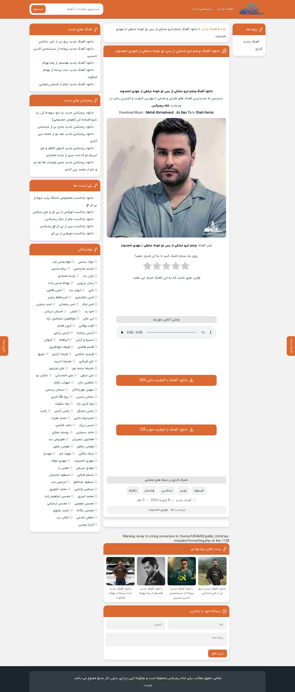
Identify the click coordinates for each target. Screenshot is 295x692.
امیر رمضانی (67, 304)
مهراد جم (65, 453)
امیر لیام (88, 304)
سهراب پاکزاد (61, 382)
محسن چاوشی (84, 503)
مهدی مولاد (59, 461)
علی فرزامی (86, 361)
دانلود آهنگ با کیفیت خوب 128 (163, 429)
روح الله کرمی (60, 397)
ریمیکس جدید (202, 9)
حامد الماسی (64, 425)
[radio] (185, 267)
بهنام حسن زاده (59, 283)
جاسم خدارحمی (84, 269)
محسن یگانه (85, 510)
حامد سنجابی (85, 432)
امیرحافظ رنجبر (58, 297)
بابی (91, 290)
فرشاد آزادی (60, 354)
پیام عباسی (58, 269)
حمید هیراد (58, 418)
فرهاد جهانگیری (59, 347)
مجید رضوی (61, 510)
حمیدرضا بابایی (84, 418)
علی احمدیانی (64, 375)
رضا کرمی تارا (85, 404)
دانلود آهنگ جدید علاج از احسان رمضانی (66, 84)
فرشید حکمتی (84, 354)
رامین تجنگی (85, 411)
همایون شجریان (83, 439)
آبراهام (63, 340)
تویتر (183, 490)
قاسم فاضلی (85, 347)
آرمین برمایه (85, 333)
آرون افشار (64, 326)
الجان (73, 311)
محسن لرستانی (57, 503)
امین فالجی (54, 290)
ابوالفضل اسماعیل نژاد (61, 318)
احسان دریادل (53, 311)
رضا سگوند (62, 404)
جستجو (38, 9)
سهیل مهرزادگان (83, 390)
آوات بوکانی (86, 326)
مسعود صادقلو (84, 482)
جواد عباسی (86, 262)
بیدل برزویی (85, 283)
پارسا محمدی (66, 276)
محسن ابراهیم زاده (57, 496)
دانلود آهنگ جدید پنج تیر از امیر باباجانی (66, 41)
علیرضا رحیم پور (83, 368)
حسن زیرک (86, 425)
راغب (43, 411)
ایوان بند (75, 290)
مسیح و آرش (85, 340)
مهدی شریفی (85, 468)
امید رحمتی (44, 304)
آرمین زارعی (61, 333)
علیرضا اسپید (63, 361)
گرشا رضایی (86, 525)
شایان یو (42, 375)
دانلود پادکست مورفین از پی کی (72, 233)
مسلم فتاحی (85, 475)
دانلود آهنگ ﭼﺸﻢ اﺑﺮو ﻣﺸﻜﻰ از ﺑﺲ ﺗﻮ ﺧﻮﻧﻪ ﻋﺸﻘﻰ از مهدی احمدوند (167, 51)
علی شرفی (87, 375)
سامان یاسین (85, 397)
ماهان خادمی (85, 517)
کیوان (48, 340)
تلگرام (133, 490)
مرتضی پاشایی (84, 489)
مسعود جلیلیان (59, 475)
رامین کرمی (62, 411)
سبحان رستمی (55, 390)
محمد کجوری (58, 489)
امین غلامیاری (84, 297)
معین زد (63, 468)
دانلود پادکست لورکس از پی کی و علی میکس (63, 212)
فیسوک (199, 490)
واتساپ (149, 490)
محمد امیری (86, 496)
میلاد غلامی (86, 453)
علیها (41, 354)
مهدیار (47, 453)
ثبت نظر (218, 653)
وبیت (148, 685)
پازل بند (88, 276)
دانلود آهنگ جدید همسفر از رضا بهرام (68, 63)
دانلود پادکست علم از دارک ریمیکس (69, 219)
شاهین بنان (86, 382)
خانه (223, 29)
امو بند (89, 311)
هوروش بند (56, 439)
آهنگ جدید (225, 9)
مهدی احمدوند (129, 91)
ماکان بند (62, 517)
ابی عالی (88, 318)
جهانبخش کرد (61, 262)
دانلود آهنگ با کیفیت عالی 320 (163, 380)
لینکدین (167, 490)
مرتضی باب (58, 482)
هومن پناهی (85, 446)
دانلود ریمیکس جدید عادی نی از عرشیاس (66, 127)
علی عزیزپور (57, 368)
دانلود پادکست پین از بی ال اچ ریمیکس (67, 226)
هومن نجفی (61, 446)
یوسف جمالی (60, 432)
